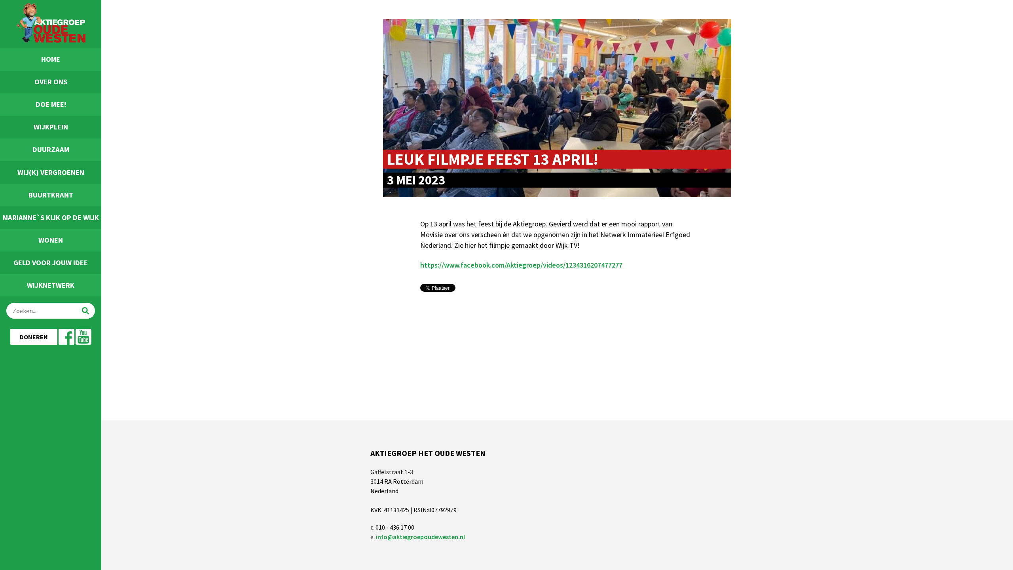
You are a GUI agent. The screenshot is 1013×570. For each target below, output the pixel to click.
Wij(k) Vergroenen (50, 172)
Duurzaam (50, 149)
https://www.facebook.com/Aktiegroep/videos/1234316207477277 (521, 265)
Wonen (50, 240)
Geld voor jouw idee (50, 262)
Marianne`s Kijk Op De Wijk (51, 217)
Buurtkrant (50, 195)
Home (50, 59)
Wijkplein (51, 126)
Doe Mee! (51, 104)
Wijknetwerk (50, 285)
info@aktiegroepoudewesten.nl (420, 537)
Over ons (50, 81)
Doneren (34, 337)
